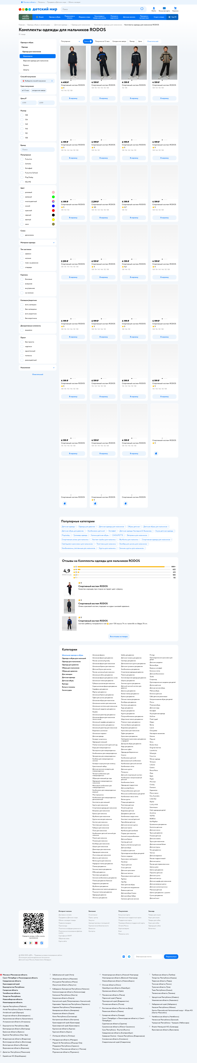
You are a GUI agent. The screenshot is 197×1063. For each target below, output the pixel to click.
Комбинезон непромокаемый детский (131, 778)
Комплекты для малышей (101, 802)
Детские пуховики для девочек (132, 666)
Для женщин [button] (67, 674)
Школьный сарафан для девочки (103, 722)
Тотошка (153, 762)
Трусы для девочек (156, 833)
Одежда (24, 47)
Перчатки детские (156, 873)
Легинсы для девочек (99, 898)
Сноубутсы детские (128, 850)
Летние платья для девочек (130, 699)
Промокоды (63, 926)
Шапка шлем (154, 867)
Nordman (124, 862)
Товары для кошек (154, 915)
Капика (152, 736)
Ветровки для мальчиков (101, 811)
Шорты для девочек (128, 681)
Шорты (26, 70)
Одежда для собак (154, 926)
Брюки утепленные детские (131, 845)
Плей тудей (154, 719)
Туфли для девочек (127, 733)
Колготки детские (156, 827)
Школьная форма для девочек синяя (104, 678)
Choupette (153, 731)
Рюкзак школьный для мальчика (103, 672)
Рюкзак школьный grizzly (101, 661)
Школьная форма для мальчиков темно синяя (103, 718)
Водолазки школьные (99, 731)
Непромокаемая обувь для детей (161, 699)
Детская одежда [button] (68, 677)
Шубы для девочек (127, 655)
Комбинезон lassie (127, 782)
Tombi (152, 677)
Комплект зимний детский (130, 819)
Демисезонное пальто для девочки (104, 889)
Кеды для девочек (127, 746)
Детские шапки (155, 861)
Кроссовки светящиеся (129, 859)
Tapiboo (124, 879)
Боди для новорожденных (101, 748)
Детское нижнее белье (158, 844)
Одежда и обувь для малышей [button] (74, 658)
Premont (153, 787)
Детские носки (155, 830)
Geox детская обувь (128, 885)
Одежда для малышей (99, 742)
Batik (151, 776)
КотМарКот (154, 821)
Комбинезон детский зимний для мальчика (104, 834)
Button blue (154, 745)
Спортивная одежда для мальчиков (104, 808)
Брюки (26, 65)
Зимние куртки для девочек (130, 683)
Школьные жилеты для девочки (103, 725)
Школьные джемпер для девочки (103, 715)
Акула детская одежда (157, 714)
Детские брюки (126, 839)
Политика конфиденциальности (70, 928)
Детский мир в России (27, 960)
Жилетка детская (127, 808)
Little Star (153, 799)
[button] (172, 17)
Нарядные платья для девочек (102, 864)
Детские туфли (126, 749)
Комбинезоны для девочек (130, 669)
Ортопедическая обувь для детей (132, 853)
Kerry (151, 742)
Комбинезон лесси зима (129, 796)
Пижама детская (155, 836)
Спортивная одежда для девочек (132, 672)
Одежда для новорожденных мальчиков (102, 782)
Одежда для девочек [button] (70, 665)
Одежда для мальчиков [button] (71, 661)
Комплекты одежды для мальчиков (108, 25)
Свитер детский (126, 842)
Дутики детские (155, 685)
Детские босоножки (157, 674)
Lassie (152, 728)
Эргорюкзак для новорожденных (104, 756)
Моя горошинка (98, 795)
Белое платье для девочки (130, 694)
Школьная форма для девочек (102, 658)
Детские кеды (154, 708)
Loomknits (153, 750)
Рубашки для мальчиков (100, 828)
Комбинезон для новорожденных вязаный (104, 791)
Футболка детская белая (129, 831)
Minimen (153, 782)
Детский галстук (155, 878)
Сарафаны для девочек (100, 689)
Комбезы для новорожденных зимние (102, 760)
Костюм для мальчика (99, 822)
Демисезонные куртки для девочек (133, 663)
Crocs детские (126, 868)
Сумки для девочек (156, 895)
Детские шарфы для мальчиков (160, 881)
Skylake (95, 712)
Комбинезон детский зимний (131, 764)
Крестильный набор (99, 766)
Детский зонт (154, 898)
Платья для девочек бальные (102, 881)
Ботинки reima (155, 671)
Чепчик (152, 853)
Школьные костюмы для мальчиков (104, 706)
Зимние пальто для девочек (102, 869)
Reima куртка (125, 799)
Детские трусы (155, 847)
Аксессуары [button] (67, 690)
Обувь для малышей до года (102, 778)
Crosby (152, 785)
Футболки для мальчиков (101, 816)
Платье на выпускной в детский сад (104, 745)
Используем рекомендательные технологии (34, 957)
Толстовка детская (127, 805)
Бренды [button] (65, 684)
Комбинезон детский (128, 758)
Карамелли (153, 790)
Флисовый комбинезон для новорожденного (102, 786)
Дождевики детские (128, 814)
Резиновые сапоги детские (130, 876)
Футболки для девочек (100, 886)
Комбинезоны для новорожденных (104, 753)
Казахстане (39, 960)
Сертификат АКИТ (65, 936)
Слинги (123, 755)
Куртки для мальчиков (100, 805)
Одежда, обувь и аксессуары (38, 25)
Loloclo (152, 765)
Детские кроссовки (128, 870)
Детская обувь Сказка (128, 893)
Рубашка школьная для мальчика (103, 683)
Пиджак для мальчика (128, 833)
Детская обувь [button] (68, 680)
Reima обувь (154, 665)
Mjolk (152, 779)
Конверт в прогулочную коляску (103, 764)
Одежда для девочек (99, 895)
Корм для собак (153, 923)
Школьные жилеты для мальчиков (104, 703)
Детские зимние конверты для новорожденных (103, 770)
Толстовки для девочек (100, 875)
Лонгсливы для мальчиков (101, 855)
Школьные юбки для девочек (102, 675)
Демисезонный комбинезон (131, 761)
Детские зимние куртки (129, 825)
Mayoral (152, 739)
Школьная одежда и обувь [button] (72, 655)
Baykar (152, 802)
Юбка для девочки (98, 872)
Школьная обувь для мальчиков (103, 700)
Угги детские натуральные (130, 887)
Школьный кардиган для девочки (103, 709)
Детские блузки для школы (101, 669)
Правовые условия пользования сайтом (48, 955)
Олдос (152, 722)
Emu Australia (154, 796)
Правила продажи (65, 923)
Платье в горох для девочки (130, 722)
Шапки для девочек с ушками (160, 893)
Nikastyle (153, 753)
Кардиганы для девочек (100, 883)
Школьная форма (98, 655)
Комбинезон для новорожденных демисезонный (104, 798)
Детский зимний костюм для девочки (131, 687)
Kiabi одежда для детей (158, 810)
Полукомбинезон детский (130, 791)
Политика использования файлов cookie (70, 932)
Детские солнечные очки (158, 887)
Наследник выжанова (157, 733)
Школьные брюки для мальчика (103, 666)
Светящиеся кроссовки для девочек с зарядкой (133, 740)
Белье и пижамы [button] (68, 687)
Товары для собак (154, 920)
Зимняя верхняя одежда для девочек (133, 678)
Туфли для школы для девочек (102, 698)
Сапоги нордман (127, 856)
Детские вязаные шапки (158, 884)
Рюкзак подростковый (157, 858)
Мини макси (154, 793)
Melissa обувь (154, 691)
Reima (152, 725)
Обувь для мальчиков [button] (70, 668)
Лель (151, 773)
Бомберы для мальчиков (100, 844)
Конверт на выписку (99, 739)
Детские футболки (127, 788)
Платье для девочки (99, 866)
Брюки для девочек (128, 696)
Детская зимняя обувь (157, 688)
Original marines (155, 748)
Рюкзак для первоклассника (159, 864)
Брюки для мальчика (99, 814)
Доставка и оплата (65, 915)
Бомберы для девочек (128, 702)
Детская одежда (60, 25)
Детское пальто (126, 828)
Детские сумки (155, 875)
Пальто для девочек (128, 675)
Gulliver (152, 716)
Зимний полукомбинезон (130, 836)
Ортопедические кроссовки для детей (161, 659)
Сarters (152, 767)
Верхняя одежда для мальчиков (35, 61)
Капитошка (153, 807)
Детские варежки (156, 856)
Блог (120, 931)
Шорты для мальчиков (100, 846)
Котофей (153, 711)
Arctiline (153, 813)
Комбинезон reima (127, 766)
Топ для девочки (155, 850)
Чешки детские (126, 865)
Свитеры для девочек (128, 661)
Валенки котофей (156, 668)
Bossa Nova (154, 770)
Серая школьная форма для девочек (104, 686)
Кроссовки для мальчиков (130, 731)
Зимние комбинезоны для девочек (104, 878)
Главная (22, 25)
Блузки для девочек (128, 711)
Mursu (152, 702)
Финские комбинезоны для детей (133, 794)
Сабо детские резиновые (158, 696)
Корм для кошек (154, 918)
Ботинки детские (156, 694)
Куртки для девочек (128, 714)
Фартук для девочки (99, 692)
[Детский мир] (38, 9)
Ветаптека (152, 928)
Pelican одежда (155, 759)
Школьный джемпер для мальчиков (104, 728)
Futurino (153, 756)
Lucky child (154, 804)
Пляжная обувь (155, 705)
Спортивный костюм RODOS (93, 586)
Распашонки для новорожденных (104, 750)
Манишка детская (156, 890)
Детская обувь (126, 848)
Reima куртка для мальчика (101, 861)
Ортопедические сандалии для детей (163, 682)
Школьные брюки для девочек (103, 695)
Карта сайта (63, 941)
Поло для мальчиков (99, 831)
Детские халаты (155, 839)
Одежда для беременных (129, 752)
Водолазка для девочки (129, 728)
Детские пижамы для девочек (131, 658)
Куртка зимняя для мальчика (102, 819)
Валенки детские (127, 890)
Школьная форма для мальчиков (103, 663)
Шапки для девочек (156, 870)
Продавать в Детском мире (68, 918)
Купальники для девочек (158, 824)
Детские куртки (126, 769)
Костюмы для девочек (128, 705)
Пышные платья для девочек (102, 892)
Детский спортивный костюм (131, 775)
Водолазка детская (127, 811)
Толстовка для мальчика (100, 825)
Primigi (152, 655)
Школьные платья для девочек (102, 681)
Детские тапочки (127, 873)
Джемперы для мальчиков (101, 849)
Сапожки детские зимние (130, 899)
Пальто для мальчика (99, 838)
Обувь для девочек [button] (69, 671)
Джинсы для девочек (128, 691)
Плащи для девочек (128, 802)
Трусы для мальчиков (157, 841)
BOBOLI (153, 819)
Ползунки (124, 772)
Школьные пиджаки (99, 733)
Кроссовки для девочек (129, 736)
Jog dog (123, 882)
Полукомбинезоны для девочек (132, 716)
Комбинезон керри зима (129, 816)
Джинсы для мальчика (100, 858)
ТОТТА (152, 816)
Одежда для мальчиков (80, 25)
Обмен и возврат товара (67, 920)
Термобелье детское (128, 822)
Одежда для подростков (129, 785)
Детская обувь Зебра (128, 896)
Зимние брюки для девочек (130, 725)
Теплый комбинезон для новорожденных (100, 774)
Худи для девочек (127, 708)
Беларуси (47, 960)
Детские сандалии (156, 662)
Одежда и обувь (27, 42)
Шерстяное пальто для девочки (132, 719)
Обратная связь (64, 938)
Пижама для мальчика (99, 841)
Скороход (153, 679)
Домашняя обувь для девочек (131, 744)
